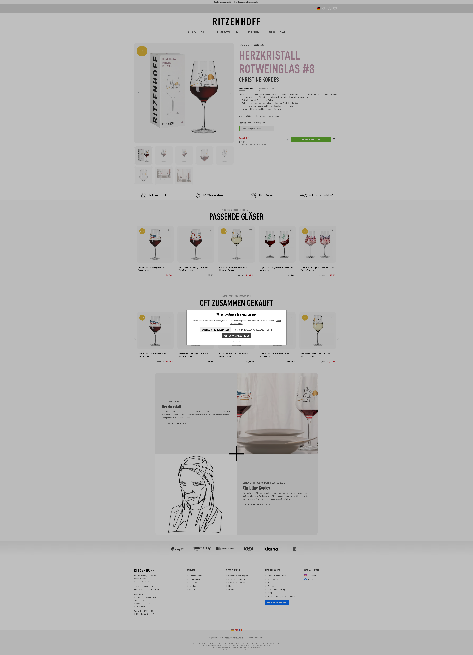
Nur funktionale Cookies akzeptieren (253, 330)
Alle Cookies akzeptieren (237, 336)
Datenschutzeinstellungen (216, 330)
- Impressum (236, 341)
